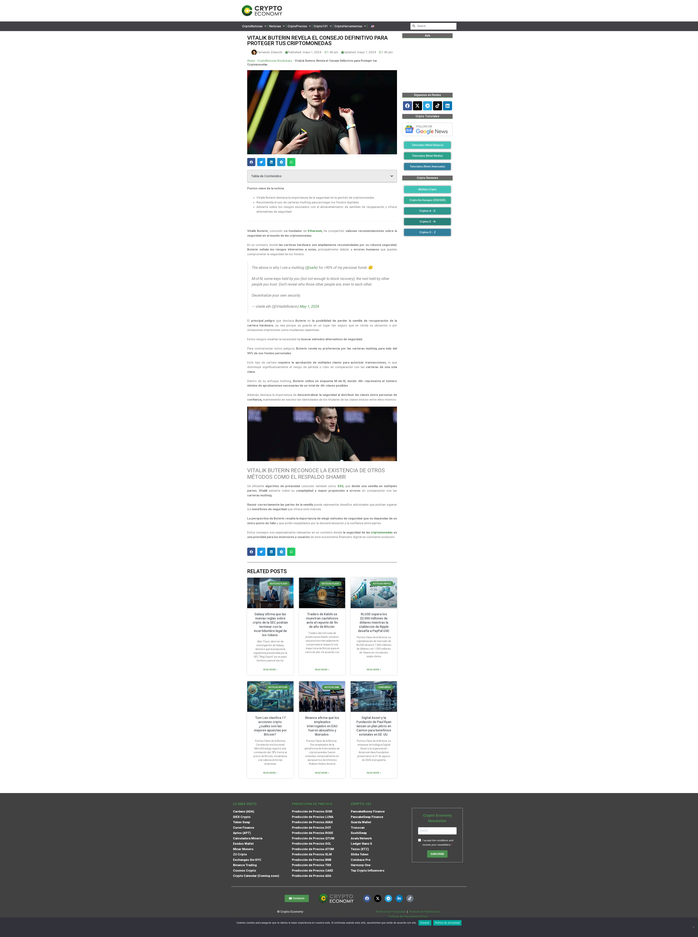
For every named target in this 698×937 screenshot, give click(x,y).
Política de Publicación (424, 911)
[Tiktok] (437, 105)
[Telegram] (427, 105)
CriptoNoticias (252, 26)
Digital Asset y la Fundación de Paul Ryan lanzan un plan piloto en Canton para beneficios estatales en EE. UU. (373, 726)
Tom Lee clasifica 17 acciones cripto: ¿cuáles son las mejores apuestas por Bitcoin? (270, 726)
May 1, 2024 (309, 306)
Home (251, 60)
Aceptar (425, 922)
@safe (311, 267)
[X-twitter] (417, 105)
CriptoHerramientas (348, 26)
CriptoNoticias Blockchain (274, 60)
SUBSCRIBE (437, 854)
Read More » (270, 669)
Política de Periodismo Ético (407, 916)
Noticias (275, 26)
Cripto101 (321, 26)
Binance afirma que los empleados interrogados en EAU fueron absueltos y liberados (322, 726)
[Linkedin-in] (399, 898)
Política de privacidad (447, 922)
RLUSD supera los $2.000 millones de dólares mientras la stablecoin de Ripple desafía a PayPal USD (374, 622)
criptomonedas (382, 532)
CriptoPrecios (297, 26)
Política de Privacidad (391, 911)
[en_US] (373, 26)
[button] (251, 162)
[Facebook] (407, 105)
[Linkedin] (447, 105)
